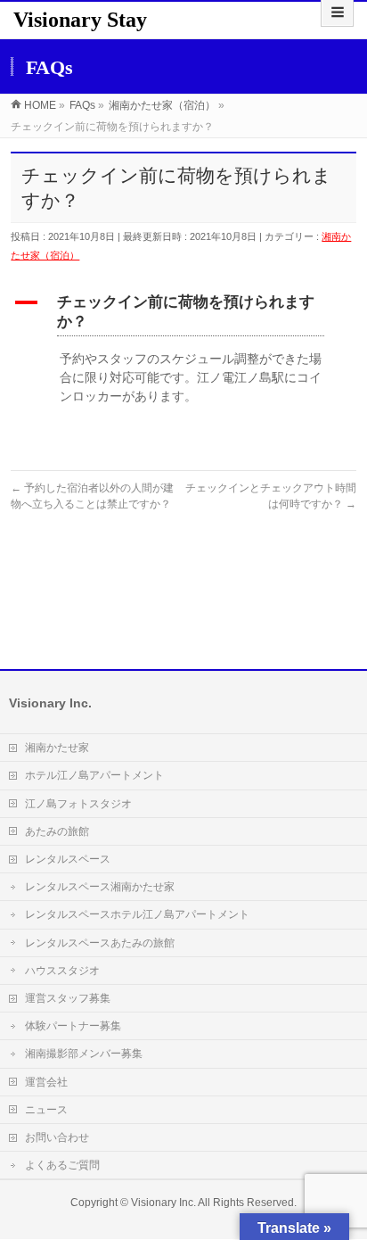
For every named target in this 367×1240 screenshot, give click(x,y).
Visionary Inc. (163, 1202)
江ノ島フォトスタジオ (78, 804)
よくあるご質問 (62, 1165)
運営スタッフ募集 (67, 998)
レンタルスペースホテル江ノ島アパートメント (137, 914)
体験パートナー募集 (73, 1026)
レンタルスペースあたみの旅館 (100, 943)
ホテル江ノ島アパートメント (94, 775)
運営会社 (46, 1082)
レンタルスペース (67, 859)
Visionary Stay (80, 19)
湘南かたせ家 (57, 747)
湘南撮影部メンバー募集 (84, 1053)
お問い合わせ (57, 1137)
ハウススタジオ (62, 970)
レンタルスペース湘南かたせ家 (100, 886)
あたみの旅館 (57, 831)
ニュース (46, 1110)
